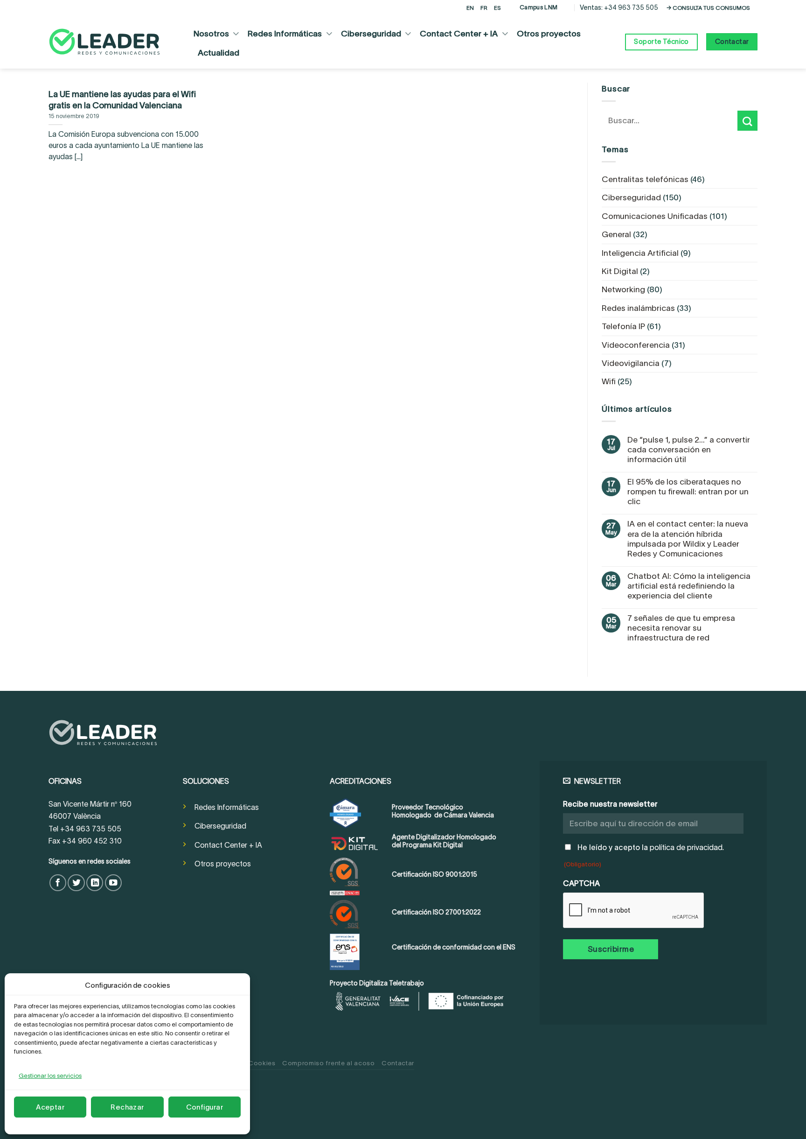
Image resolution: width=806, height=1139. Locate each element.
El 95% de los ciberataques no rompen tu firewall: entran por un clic (688, 491)
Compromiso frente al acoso (328, 1063)
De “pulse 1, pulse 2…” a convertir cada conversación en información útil (688, 449)
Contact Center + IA (459, 33)
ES (497, 8)
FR (483, 8)
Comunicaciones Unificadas (655, 216)
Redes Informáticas (285, 33)
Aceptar (50, 1107)
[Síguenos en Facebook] (57, 882)
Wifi (609, 381)
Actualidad (218, 52)
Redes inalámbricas (638, 308)
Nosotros (211, 33)
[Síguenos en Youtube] (113, 882)
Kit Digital (620, 271)
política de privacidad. (687, 847)
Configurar (204, 1107)
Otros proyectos (549, 33)
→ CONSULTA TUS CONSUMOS (708, 8)
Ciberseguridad (371, 33)
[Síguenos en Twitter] (76, 882)
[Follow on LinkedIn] (94, 882)
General (616, 234)
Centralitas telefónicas (645, 179)
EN (470, 8)
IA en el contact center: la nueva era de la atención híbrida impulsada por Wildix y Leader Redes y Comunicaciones (687, 538)
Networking (623, 289)
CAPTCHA (581, 883)
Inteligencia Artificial (640, 253)
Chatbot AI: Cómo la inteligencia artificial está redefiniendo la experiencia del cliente (688, 585)
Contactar (398, 1063)
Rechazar (127, 1107)
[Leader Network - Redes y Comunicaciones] (104, 42)
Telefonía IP (623, 326)
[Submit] (747, 121)
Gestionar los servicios (50, 1075)
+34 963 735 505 (631, 7)
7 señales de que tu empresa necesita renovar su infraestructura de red (681, 627)
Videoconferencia (636, 345)
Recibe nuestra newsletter (610, 804)
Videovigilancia (631, 363)
